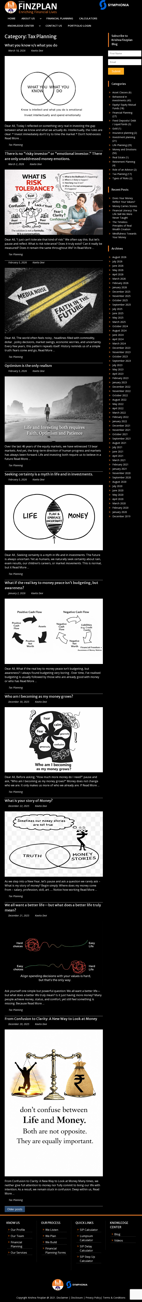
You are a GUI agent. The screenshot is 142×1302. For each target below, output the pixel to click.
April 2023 (117, 373)
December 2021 (121, 425)
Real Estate (118, 157)
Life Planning (119, 145)
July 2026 (117, 261)
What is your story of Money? (29, 800)
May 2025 (117, 317)
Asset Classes (120, 92)
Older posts (14, 1209)
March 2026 (119, 278)
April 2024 (117, 339)
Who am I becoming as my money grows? (39, 696)
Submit (116, 71)
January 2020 (119, 512)
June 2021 (117, 451)
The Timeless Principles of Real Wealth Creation (122, 225)
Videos (118, 1240)
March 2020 (119, 503)
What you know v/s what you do (31, 45)
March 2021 (119, 460)
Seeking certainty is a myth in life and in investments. (49, 474)
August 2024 (119, 330)
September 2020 (121, 477)
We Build (51, 1242)
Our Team (17, 1236)
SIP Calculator (89, 1230)
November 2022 (121, 391)
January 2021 (119, 468)
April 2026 (117, 274)
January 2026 (119, 287)
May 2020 (117, 494)
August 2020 (119, 481)
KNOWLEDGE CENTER (21, 25)
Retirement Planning (123, 161)
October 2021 (120, 434)
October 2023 (120, 356)
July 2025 (117, 309)
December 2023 (121, 347)
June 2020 (117, 490)
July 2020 (117, 486)
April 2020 (117, 499)
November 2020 (121, 473)
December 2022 (121, 386)
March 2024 (119, 343)
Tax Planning (16, 144)
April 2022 (117, 408)
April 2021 (117, 455)
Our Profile (18, 1230)
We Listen (51, 1230)
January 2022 (119, 421)
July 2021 (117, 447)
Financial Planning (122, 112)
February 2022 (120, 417)
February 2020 (120, 507)
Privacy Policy (93, 1297)
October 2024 (120, 326)
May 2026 (117, 270)
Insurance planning (122, 132)
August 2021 (119, 442)
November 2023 (121, 352)
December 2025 (121, 291)
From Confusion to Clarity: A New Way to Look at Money (51, 1019)
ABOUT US (28, 18)
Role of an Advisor (122, 169)
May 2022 (117, 404)
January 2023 (119, 382)
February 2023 (120, 378)
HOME (11, 18)
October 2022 (120, 395)
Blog (117, 1234)
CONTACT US (54, 25)
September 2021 (121, 438)
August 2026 (119, 257)
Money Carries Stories (124, 206)
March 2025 (119, 322)
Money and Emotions (124, 149)
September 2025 (121, 304)
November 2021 (121, 430)
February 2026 (120, 283)
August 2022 (119, 399)
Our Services (19, 1252)
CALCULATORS (88, 18)
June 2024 (117, 334)
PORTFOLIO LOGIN (79, 25)
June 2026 (117, 265)
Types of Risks (120, 178)
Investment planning (123, 137)
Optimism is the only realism (28, 365)
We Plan (50, 1236)
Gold (115, 128)
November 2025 (121, 296)
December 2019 (121, 516)
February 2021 (120, 464)
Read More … (13, 138)
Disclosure (77, 1297)
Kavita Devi (37, 50)
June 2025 (117, 313)
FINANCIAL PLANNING (59, 18)
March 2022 (119, 412)
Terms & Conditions (114, 1297)
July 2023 (117, 365)
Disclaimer (62, 1297)
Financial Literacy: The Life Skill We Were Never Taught (124, 214)
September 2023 (121, 360)
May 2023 (117, 369)
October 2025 (120, 300)
